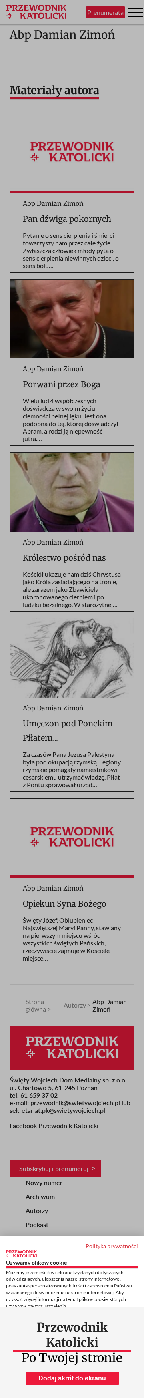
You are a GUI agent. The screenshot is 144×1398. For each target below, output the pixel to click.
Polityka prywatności (112, 1246)
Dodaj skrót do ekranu (72, 1378)
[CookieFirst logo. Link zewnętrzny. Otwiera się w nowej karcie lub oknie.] (21, 1253)
